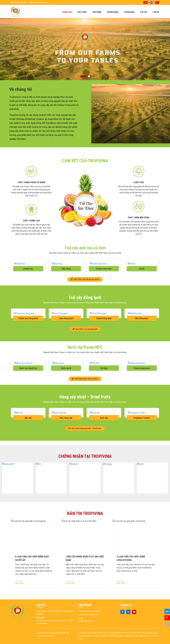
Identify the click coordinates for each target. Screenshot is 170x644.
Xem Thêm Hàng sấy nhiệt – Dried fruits (86, 428)
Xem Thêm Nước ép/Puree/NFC (86, 379)
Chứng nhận (112, 12)
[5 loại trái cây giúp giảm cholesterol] (135, 536)
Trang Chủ (67, 12)
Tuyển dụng (129, 12)
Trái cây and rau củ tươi (85, 247)
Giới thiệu (82, 12)
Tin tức (143, 12)
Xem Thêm (19, 583)
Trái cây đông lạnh (85, 297)
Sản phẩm (96, 12)
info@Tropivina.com (39, 2)
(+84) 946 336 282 (19, 2)
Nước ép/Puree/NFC (85, 347)
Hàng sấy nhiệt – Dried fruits (85, 396)
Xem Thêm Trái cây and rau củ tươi (86, 279)
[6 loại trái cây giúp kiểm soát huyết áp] (34, 536)
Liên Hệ (156, 12)
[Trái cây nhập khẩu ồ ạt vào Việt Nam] (85, 536)
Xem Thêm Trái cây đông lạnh (86, 329)
